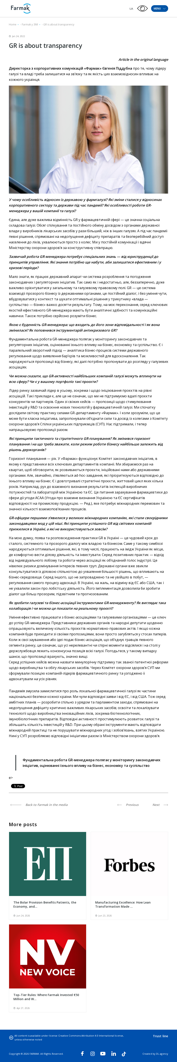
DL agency (162, 1053)
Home (12, 24)
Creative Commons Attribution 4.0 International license (90, 1035)
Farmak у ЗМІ (30, 24)
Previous (132, 805)
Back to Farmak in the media (46, 805)
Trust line (160, 1036)
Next (156, 805)
